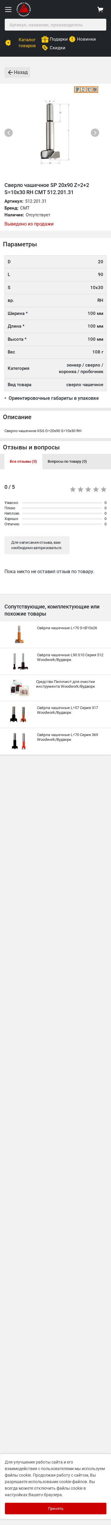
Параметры (20, 244)
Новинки (86, 39)
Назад (21, 72)
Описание (17, 417)
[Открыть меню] (8, 9)
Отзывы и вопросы (31, 447)
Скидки (57, 47)
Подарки (59, 39)
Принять (55, 1508)
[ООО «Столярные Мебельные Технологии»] (24, 15)
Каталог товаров (27, 42)
